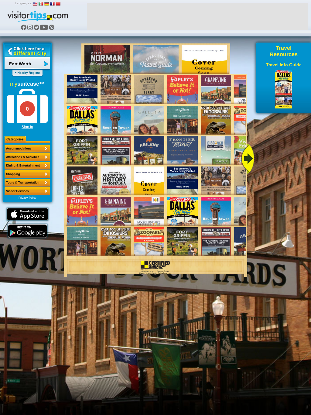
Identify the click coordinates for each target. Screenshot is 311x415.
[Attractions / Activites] (27, 157)
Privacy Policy (27, 197)
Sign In (27, 127)
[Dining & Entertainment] (27, 166)
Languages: (23, 3)
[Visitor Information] (27, 191)
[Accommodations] (27, 149)
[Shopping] (27, 174)
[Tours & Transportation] (27, 183)
